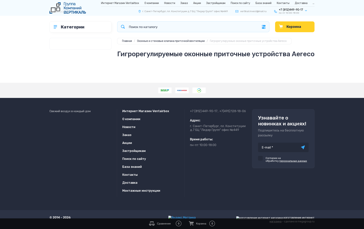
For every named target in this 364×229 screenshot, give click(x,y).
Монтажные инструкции (141, 190)
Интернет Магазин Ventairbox (120, 3)
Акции (197, 3)
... (313, 3)
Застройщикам (215, 3)
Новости (169, 3)
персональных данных (293, 160)
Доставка (301, 3)
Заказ (184, 3)
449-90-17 (203, 111)
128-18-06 (232, 111)
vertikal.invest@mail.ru (253, 11)
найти (123, 26)
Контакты (283, 3)
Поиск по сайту (240, 3)
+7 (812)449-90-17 (291, 9)
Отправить (303, 147)
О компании (151, 3)
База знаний (263, 3)
